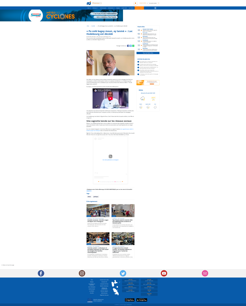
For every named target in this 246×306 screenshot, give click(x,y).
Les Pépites (131, 8)
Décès (89, 196)
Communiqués (103, 8)
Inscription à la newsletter (92, 284)
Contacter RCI (104, 281)
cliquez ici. (89, 191)
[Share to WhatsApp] (133, 46)
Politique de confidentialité (104, 288)
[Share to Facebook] (128, 46)
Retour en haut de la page (8, 265)
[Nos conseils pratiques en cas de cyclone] (106, 17)
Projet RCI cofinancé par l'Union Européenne (98, 300)
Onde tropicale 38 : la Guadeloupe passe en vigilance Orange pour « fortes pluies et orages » (150, 45)
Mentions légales (104, 291)
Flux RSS (92, 293)
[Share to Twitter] (131, 46)
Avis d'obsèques (91, 287)
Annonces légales (139, 8)
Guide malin (124, 8)
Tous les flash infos (148, 53)
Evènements (110, 8)
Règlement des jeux (104, 295)
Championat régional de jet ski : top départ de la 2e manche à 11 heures (149, 34)
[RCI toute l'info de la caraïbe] (88, 3)
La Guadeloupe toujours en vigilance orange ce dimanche (150, 42)
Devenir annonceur (104, 286)
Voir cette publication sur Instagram (110, 159)
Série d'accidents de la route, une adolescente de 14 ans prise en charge (150, 38)
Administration (104, 293)
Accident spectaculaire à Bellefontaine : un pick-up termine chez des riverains (150, 50)
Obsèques (95, 8)
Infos (88, 8)
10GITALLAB (129, 304)
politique (96, 196)
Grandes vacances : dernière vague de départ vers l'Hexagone (150, 31)
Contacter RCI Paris (104, 284)
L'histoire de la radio (104, 279)
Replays (118, 8)
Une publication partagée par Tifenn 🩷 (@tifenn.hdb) (110, 181)
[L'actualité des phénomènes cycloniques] (104, 13)
